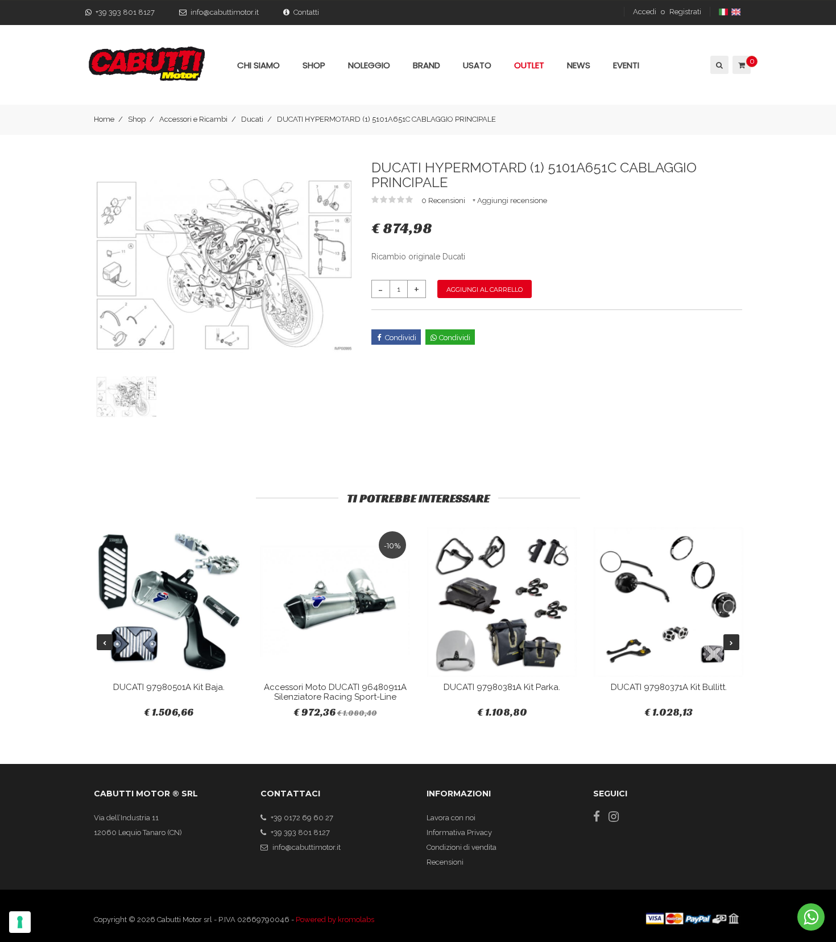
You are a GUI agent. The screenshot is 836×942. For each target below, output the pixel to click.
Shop (137, 119)
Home (104, 119)
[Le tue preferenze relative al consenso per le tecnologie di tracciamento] (20, 922)
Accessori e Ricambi (193, 119)
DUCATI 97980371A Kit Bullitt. (669, 687)
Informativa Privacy (459, 832)
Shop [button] (314, 65)
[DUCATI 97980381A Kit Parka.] (502, 602)
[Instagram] (614, 817)
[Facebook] (596, 817)
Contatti (306, 12)
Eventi (626, 65)
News (578, 65)
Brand (426, 65)
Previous (105, 642)
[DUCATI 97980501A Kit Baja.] (168, 602)
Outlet (529, 65)
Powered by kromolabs (335, 919)
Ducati (252, 119)
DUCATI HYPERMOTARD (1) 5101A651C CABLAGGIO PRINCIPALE (386, 119)
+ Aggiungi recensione (510, 200)
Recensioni (445, 862)
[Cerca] (719, 65)
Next (731, 642)
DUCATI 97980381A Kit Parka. (502, 687)
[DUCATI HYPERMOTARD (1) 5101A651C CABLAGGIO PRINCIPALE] (224, 265)
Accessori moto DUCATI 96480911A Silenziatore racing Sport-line (335, 692)
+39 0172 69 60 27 (302, 817)
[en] (736, 11)
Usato (477, 65)
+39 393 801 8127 (125, 12)
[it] (724, 11)
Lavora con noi (451, 817)
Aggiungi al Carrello (484, 290)
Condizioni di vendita (461, 847)
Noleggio (369, 65)
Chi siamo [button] (258, 65)
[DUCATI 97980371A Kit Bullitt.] (668, 602)
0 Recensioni (444, 200)
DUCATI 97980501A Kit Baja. (169, 687)
